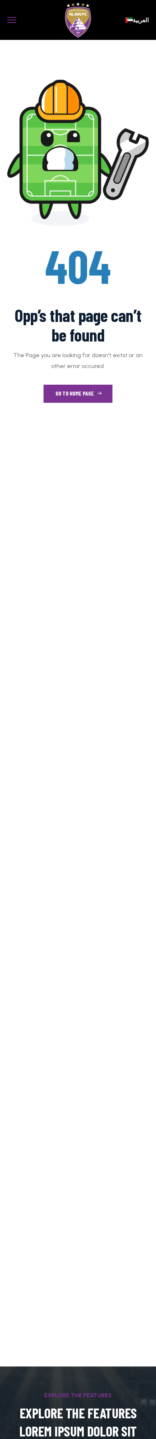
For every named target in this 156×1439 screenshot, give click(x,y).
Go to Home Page (75, 393)
